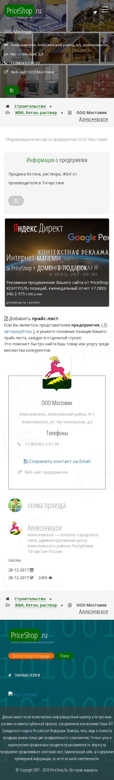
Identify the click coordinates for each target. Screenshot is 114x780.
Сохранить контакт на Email (59, 461)
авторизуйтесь (18, 331)
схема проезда (47, 504)
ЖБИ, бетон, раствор (36, 112)
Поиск (64, 656)
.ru (24, 10)
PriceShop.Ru (59, 770)
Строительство (30, 106)
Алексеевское (45, 527)
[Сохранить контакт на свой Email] (11, 90)
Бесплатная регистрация (31, 656)
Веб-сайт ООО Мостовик (33, 71)
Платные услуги (27, 675)
